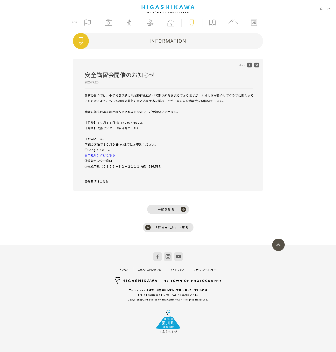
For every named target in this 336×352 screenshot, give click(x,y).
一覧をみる (166, 209)
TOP (74, 22)
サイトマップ (177, 269)
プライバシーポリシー (205, 269)
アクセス (124, 269)
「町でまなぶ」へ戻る (171, 227)
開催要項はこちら (96, 181)
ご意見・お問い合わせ (149, 269)
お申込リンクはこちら (100, 155)
